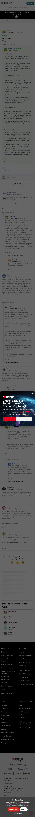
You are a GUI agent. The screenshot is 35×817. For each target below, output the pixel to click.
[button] (17, 813)
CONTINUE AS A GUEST (24, 419)
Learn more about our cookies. (19, 805)
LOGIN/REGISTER (9, 419)
